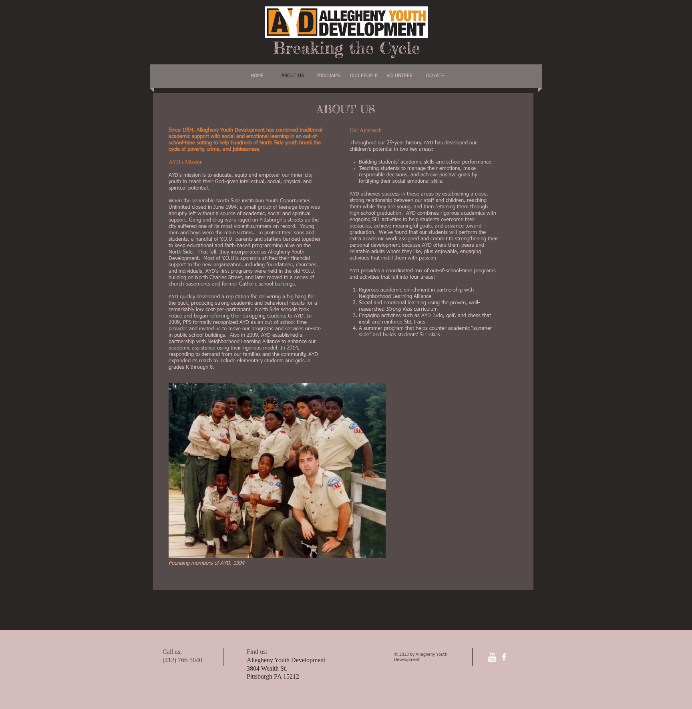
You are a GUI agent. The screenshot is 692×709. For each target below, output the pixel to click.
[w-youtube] (492, 657)
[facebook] (504, 657)
